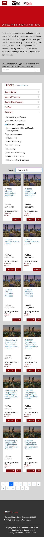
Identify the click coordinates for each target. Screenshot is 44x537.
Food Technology (14, 141)
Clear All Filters (22, 85)
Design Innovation (14, 134)
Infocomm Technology (16, 152)
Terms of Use (30, 532)
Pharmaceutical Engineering (18, 160)
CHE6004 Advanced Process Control (12, 241)
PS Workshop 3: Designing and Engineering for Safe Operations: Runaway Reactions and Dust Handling (11, 346)
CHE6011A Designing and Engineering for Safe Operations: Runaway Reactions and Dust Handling (31, 346)
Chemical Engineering (15, 124)
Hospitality (11, 149)
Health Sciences (13, 145)
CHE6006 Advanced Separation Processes (9, 293)
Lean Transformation (15, 156)
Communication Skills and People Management (20, 129)
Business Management (16, 120)
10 (13, 488)
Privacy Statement (15, 532)
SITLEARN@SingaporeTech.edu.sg (17, 520)
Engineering (11, 138)
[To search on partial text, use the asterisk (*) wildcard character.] (37, 70)
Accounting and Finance (16, 117)
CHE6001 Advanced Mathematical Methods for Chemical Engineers (10, 194)
